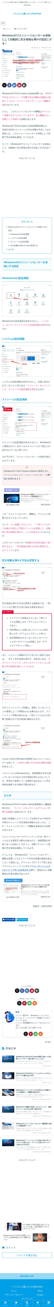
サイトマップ (27, 1299)
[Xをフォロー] (19, 1003)
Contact (40, 1295)
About (40, 1291)
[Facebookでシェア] (9, 85)
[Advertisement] (27, 187)
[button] (24, 85)
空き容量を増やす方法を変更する (24, 245)
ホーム (14, 1291)
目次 (23, 221)
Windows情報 (10, 919)
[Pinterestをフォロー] (24, 1003)
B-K (17, 1012)
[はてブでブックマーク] (14, 85)
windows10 (23, 919)
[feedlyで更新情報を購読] (29, 1003)
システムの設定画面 (18, 238)
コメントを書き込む (27, 1255)
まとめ (11, 249)
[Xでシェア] (4, 85)
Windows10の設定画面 (19, 234)
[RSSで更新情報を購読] (34, 1003)
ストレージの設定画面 (19, 242)
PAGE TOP (28, 1276)
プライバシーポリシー (14, 1295)
